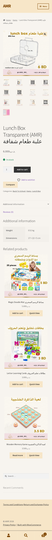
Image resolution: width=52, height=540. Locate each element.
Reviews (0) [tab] (8, 212)
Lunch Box (36, 191)
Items (15, 20)
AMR (7, 6)
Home (8, 20)
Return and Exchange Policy (36, 504)
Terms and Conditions (13, 504)
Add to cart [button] (17, 313)
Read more (18, 455)
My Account (8, 535)
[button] (45, 34)
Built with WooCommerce (29, 524)
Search (26, 535)
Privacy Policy (9, 524)
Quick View (34, 313)
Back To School (19, 191)
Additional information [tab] (13, 204)
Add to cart (22, 169)
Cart (40, 533)
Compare (10, 184)
